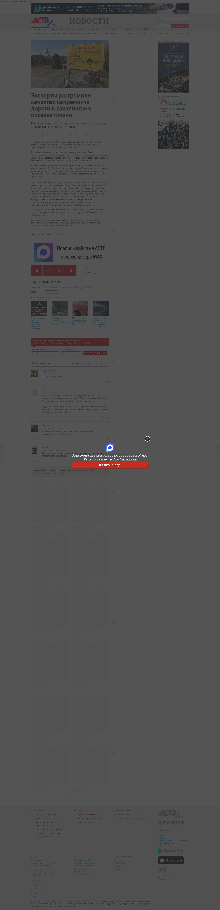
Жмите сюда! (110, 465)
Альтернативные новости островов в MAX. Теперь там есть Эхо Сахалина (110, 457)
